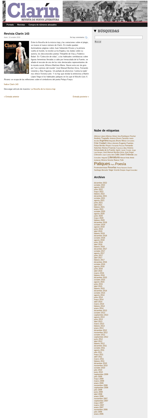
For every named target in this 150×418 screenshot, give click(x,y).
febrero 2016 (99, 275)
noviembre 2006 (101, 409)
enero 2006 (98, 414)
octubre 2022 (99, 185)
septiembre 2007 (101, 401)
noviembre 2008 (101, 385)
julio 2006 (98, 412)
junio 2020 (98, 216)
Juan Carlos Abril (108, 155)
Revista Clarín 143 (16, 33)
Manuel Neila (124, 158)
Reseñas (112, 167)
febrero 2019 (99, 233)
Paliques (102, 163)
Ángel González (131, 170)
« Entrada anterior (11, 97)
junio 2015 (98, 284)
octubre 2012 (99, 335)
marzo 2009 (99, 381)
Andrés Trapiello (101, 138)
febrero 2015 (99, 288)
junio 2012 (98, 339)
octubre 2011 (99, 348)
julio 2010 (98, 370)
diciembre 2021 (100, 196)
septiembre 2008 (101, 387)
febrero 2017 (99, 260)
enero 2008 (98, 396)
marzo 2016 (99, 273)
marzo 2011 (99, 359)
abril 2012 (98, 341)
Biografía (112, 141)
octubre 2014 (99, 293)
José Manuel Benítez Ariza (113, 152)
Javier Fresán (126, 150)
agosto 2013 (99, 317)
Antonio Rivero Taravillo (119, 138)
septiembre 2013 (101, 315)
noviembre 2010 (101, 365)
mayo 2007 (98, 403)
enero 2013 (98, 328)
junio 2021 (98, 203)
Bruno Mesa (121, 141)
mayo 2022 (98, 192)
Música (104, 160)
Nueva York (119, 160)
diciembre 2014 (100, 291)
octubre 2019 (99, 225)
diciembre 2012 (100, 330)
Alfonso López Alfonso (103, 136)
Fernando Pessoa (118, 145)
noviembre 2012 (101, 332)
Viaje (111, 170)
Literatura (114, 157)
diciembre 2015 (100, 277)
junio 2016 (98, 269)
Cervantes (130, 141)
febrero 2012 (99, 343)
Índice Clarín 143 (11, 84)
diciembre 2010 (100, 363)
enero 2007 (98, 407)
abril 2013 (98, 321)
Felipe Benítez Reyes (102, 146)
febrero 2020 (99, 220)
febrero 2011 (99, 361)
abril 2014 (98, 302)
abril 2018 (98, 244)
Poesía (120, 164)
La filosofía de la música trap (43, 89)
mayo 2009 (98, 379)
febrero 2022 (99, 194)
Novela (110, 160)
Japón (118, 150)
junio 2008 (98, 392)
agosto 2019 (99, 227)
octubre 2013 (99, 313)
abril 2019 (98, 231)
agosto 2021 (99, 200)
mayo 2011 (98, 354)
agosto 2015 (99, 282)
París (113, 164)
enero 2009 (98, 383)
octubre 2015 (99, 280)
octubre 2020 (99, 211)
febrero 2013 (99, 326)
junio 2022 (98, 189)
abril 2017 (98, 258)
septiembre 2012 (101, 337)
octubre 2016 (99, 264)
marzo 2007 (99, 405)
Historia (130, 148)
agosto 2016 (99, 266)
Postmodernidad (100, 168)
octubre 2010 (99, 368)
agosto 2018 (99, 240)
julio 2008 (98, 390)
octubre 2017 (99, 251)
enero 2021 (98, 209)
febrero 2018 (99, 247)
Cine (96, 143)
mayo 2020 (98, 218)
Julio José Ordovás (124, 154)
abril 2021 (98, 205)
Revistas (21, 25)
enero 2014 (98, 308)
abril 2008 (98, 394)
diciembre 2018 (100, 236)
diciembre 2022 (100, 183)
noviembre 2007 (101, 398)
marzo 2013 (99, 324)
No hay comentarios (77, 37)
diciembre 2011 (100, 346)
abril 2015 (98, 286)
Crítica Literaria (112, 143)
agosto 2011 (99, 350)
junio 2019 (98, 229)
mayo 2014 (98, 299)
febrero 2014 (99, 306)
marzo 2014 (99, 304)
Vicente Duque (120, 170)
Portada (10, 25)
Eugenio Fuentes (126, 143)
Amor (114, 136)
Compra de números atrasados (43, 25)
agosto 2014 (99, 295)
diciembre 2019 (100, 222)
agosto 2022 (99, 187)
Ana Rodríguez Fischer (126, 136)
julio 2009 (98, 376)
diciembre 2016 (100, 262)
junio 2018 (98, 242)
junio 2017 (98, 255)
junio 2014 (98, 297)
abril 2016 (98, 271)
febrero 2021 (99, 207)
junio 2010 (98, 372)
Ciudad (102, 143)
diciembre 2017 (100, 249)
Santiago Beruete (101, 170)
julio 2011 (98, 352)
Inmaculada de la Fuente (104, 150)
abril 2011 (98, 357)
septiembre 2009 (101, 374)
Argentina (104, 140)
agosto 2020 (99, 214)
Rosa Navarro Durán (124, 167)
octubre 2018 (99, 238)
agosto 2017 (99, 253)
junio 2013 (98, 319)
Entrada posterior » (81, 97)
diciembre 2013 (100, 310)
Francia (111, 148)
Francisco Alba (121, 148)
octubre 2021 (99, 198)
